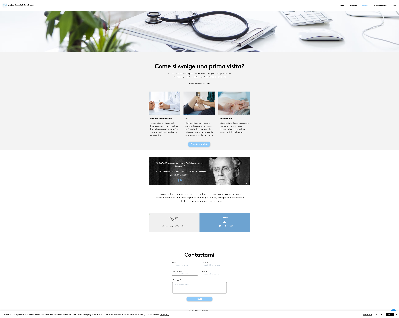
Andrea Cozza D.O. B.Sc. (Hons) (21, 5)
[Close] (396, 314)
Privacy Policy (193, 310)
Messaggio (176, 280)
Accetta (389, 315)
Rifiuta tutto (379, 315)
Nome (174, 262)
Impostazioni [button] (367, 315)
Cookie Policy (204, 310)
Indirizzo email (177, 271)
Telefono (204, 271)
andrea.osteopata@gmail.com (174, 226)
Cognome (205, 262)
